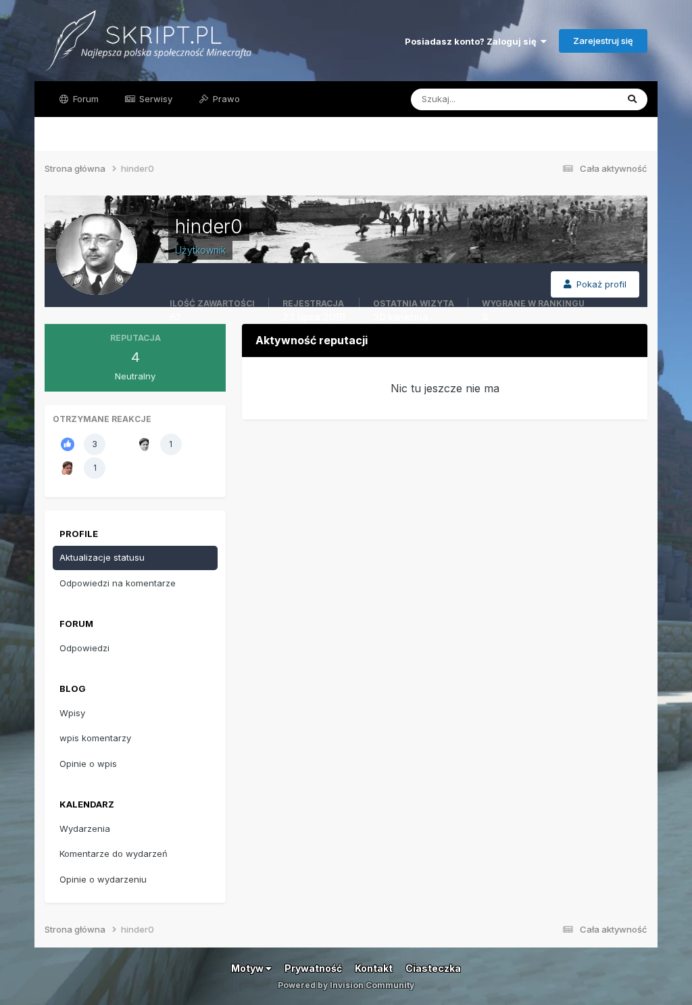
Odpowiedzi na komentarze (117, 583)
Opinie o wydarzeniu (103, 879)
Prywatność (313, 968)
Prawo (225, 98)
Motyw (248, 968)
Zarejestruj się (603, 40)
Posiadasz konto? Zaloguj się (473, 41)
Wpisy (72, 712)
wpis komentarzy (95, 737)
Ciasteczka (433, 968)
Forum (84, 98)
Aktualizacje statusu (559, 99)
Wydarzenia (84, 828)
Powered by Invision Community (346, 985)
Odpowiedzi (84, 647)
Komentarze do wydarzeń (113, 853)
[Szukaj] (632, 99)
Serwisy (154, 98)
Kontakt (374, 968)
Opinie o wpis (88, 763)
